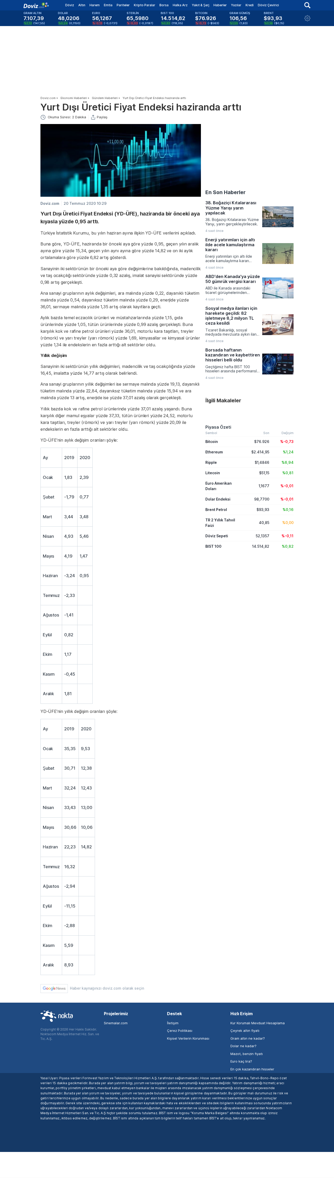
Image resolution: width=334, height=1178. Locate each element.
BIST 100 (213, 546)
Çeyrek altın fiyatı (244, 1030)
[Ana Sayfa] (36, 5)
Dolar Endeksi (217, 499)
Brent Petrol (216, 509)
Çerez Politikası (179, 1030)
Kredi (250, 5)
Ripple (211, 462)
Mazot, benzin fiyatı (246, 1054)
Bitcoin (211, 441)
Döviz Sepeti (216, 536)
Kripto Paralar (144, 5)
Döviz (69, 5)
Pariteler (123, 5)
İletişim (172, 1023)
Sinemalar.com (116, 1023)
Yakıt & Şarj (200, 5)
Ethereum (214, 452)
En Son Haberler (225, 192)
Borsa (164, 5)
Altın (81, 5)
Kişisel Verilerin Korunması (188, 1038)
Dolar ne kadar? (243, 1046)
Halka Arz (180, 5)
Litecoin (212, 473)
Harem (95, 5)
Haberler (220, 5)
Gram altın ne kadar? (247, 1038)
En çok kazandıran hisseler (252, 1069)
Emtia (108, 5)
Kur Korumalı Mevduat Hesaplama (257, 1023)
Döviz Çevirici (268, 5)
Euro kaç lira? (241, 1061)
